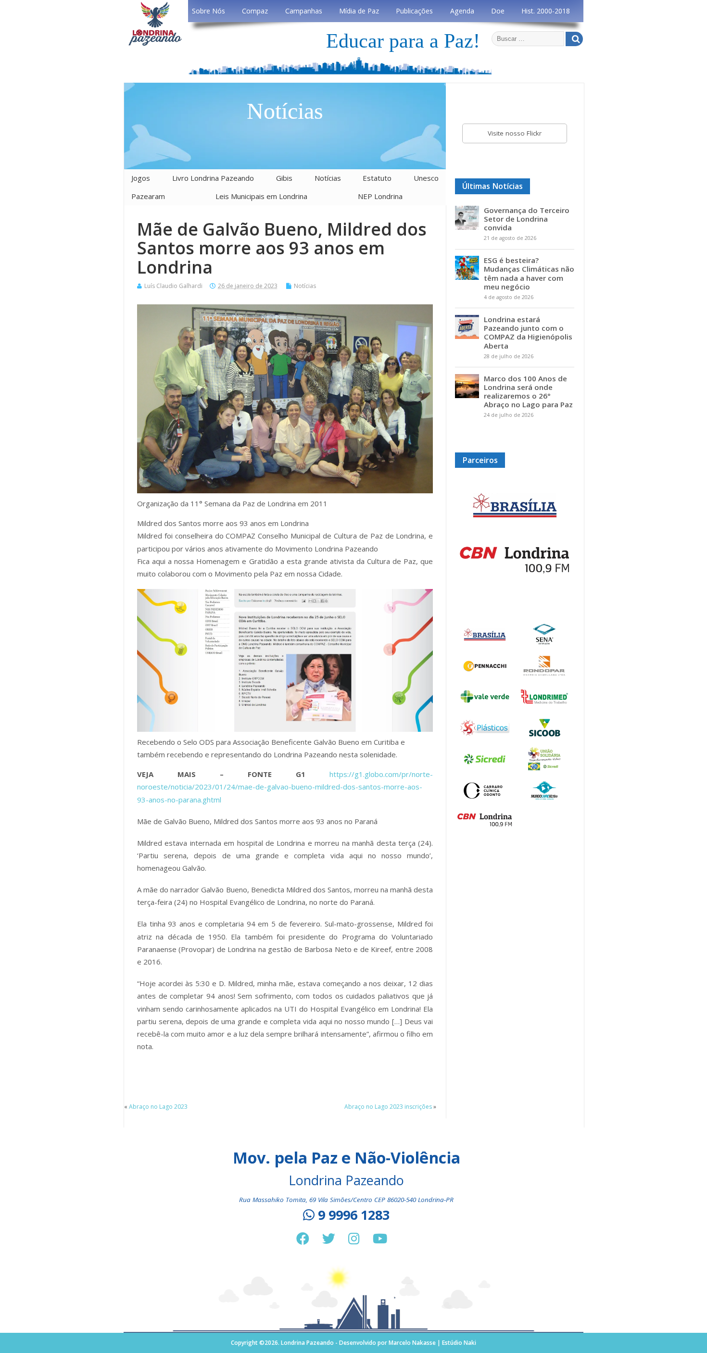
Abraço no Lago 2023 (158, 1106)
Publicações (414, 10)
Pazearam (148, 196)
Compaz (255, 10)
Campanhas (303, 10)
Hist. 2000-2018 (545, 10)
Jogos (140, 178)
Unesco (426, 178)
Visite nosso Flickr (515, 133)
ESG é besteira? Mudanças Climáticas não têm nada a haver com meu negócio (529, 273)
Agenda (462, 10)
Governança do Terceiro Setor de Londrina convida (526, 218)
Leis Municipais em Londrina (261, 196)
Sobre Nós (208, 10)
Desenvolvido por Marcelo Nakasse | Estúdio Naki (407, 1343)
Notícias (328, 178)
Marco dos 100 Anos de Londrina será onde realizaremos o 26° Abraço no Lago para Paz (528, 392)
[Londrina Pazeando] (155, 44)
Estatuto (377, 178)
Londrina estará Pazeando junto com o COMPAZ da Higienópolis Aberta (528, 332)
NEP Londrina (380, 196)
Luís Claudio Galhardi (173, 286)
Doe (498, 10)
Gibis (284, 178)
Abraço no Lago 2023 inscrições (388, 1106)
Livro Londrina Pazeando (213, 178)
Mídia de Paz (359, 10)
